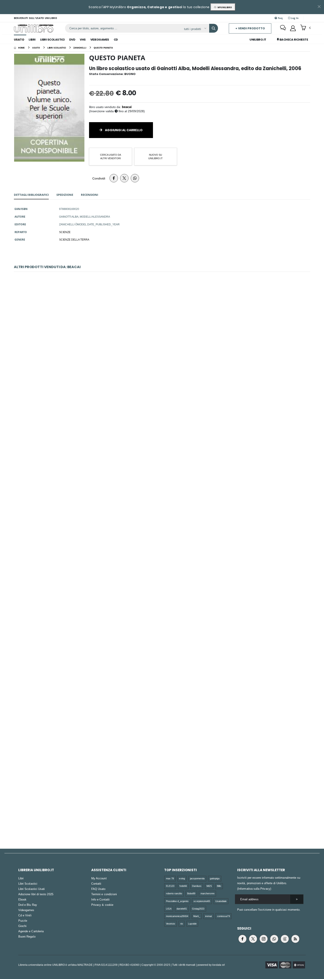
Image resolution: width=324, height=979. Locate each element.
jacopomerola (197, 878)
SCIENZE (65, 232)
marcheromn (207, 893)
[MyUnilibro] (293, 28)
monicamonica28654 (177, 916)
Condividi (98, 178)
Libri (32, 39)
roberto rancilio (174, 893)
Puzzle (22, 921)
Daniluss (196, 885)
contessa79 (223, 916)
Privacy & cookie (102, 905)
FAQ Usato (98, 889)
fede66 (183, 885)
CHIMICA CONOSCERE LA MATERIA (162, 331)
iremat (208, 916)
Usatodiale (221, 901)
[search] (213, 28)
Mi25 (209, 885)
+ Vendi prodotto (250, 28)
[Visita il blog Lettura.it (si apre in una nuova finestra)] (285, 939)
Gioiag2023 (198, 908)
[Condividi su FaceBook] (114, 178)
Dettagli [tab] (31, 195)
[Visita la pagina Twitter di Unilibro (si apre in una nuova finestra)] (253, 939)
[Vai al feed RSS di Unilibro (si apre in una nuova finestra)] (295, 939)
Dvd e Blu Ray (27, 905)
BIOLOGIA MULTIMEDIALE (162, 519)
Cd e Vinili (25, 915)
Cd (116, 39)
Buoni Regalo (26, 936)
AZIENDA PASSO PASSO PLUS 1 (162, 801)
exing (182, 878)
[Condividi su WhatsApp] (135, 178)
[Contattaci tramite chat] (283, 28)
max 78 (170, 878)
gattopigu (215, 878)
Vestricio (170, 923)
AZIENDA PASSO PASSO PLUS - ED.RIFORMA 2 (162, 707)
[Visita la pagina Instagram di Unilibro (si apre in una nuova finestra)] (263, 939)
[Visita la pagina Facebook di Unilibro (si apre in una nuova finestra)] (242, 939)
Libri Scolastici (52, 39)
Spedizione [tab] (64, 195)
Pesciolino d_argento (177, 901)
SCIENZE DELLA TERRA (74, 239)
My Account (99, 878)
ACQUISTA (164, 359)
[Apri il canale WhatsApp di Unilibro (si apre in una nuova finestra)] (274, 939)
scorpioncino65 (202, 901)
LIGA (168, 908)
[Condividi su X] (124, 178)
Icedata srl (218, 965)
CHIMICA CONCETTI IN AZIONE (162, 425)
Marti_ (196, 916)
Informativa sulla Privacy (254, 889)
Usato (19, 39)
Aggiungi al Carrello (123, 130)
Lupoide (192, 923)
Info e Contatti (100, 899)
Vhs (83, 39)
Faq (280, 18)
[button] (305, 28)
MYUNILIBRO (224, 7)
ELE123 (170, 885)
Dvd (72, 39)
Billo (219, 885)
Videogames (99, 39)
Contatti (96, 884)
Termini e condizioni (104, 894)
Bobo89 (191, 893)
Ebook (22, 899)
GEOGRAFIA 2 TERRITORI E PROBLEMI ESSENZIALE (162, 613)
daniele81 (182, 908)
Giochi (22, 926)
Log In (294, 18)
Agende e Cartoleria (31, 931)
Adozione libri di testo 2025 (35, 894)
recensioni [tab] (89, 195)
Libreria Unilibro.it (36, 870)
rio (181, 923)
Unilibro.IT (258, 39)
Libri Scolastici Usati (31, 889)
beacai (127, 107)
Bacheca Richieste (293, 39)
